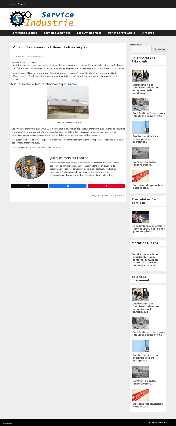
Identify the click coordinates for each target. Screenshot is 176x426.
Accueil (12, 4)
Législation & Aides (89, 33)
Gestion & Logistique (57, 33)
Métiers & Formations (122, 33)
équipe (70, 162)
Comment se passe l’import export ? (144, 163)
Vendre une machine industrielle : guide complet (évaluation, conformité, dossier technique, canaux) (145, 260)
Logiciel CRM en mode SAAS (107, 195)
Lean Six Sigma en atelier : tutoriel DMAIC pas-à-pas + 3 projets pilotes (148, 229)
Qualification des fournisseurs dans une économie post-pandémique (145, 88)
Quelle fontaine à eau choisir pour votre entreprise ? (145, 139)
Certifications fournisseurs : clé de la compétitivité (148, 114)
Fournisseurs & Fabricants (30, 56)
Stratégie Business (25, 33)
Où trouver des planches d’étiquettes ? (147, 186)
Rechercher (135, 45)
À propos (21, 4)
